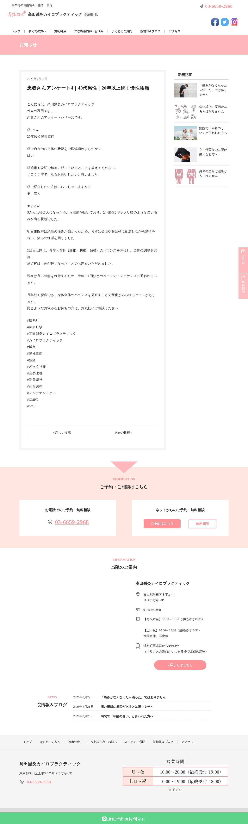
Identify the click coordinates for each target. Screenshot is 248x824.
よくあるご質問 (122, 31)
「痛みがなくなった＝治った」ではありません (133, 697)
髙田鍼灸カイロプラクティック (63, 14)
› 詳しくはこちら (180, 665)
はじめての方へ (50, 741)
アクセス (174, 31)
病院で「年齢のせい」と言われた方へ (127, 716)
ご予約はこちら (162, 523)
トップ (16, 31)
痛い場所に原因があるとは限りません (127, 706)
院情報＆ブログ (163, 741)
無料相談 (202, 524)
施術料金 (60, 31)
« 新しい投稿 (62, 432)
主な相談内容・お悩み (88, 31)
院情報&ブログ (150, 31)
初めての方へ (37, 31)
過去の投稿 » (123, 432)
